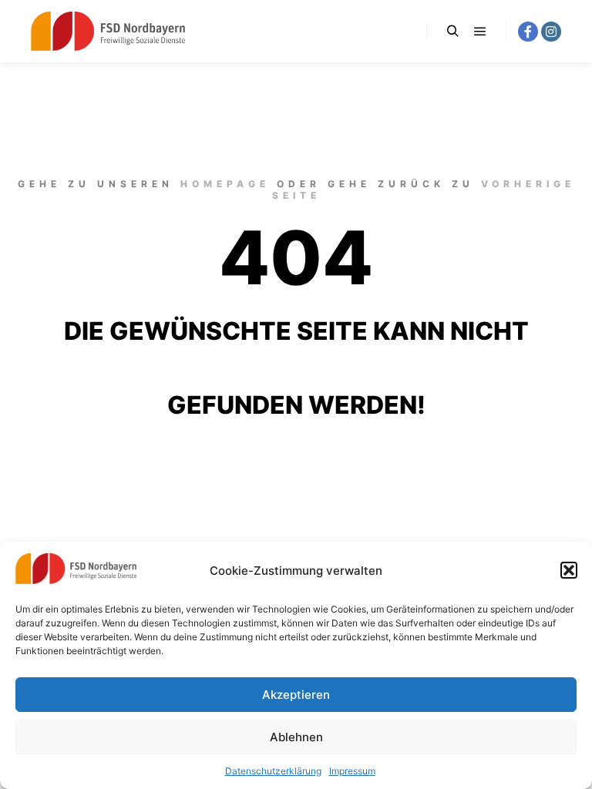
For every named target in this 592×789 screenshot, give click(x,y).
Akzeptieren (296, 694)
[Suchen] (452, 32)
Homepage (225, 184)
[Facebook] (528, 32)
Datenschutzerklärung (273, 771)
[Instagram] (551, 32)
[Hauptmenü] (480, 32)
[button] (569, 570)
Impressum (352, 771)
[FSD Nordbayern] (108, 31)
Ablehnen (296, 737)
